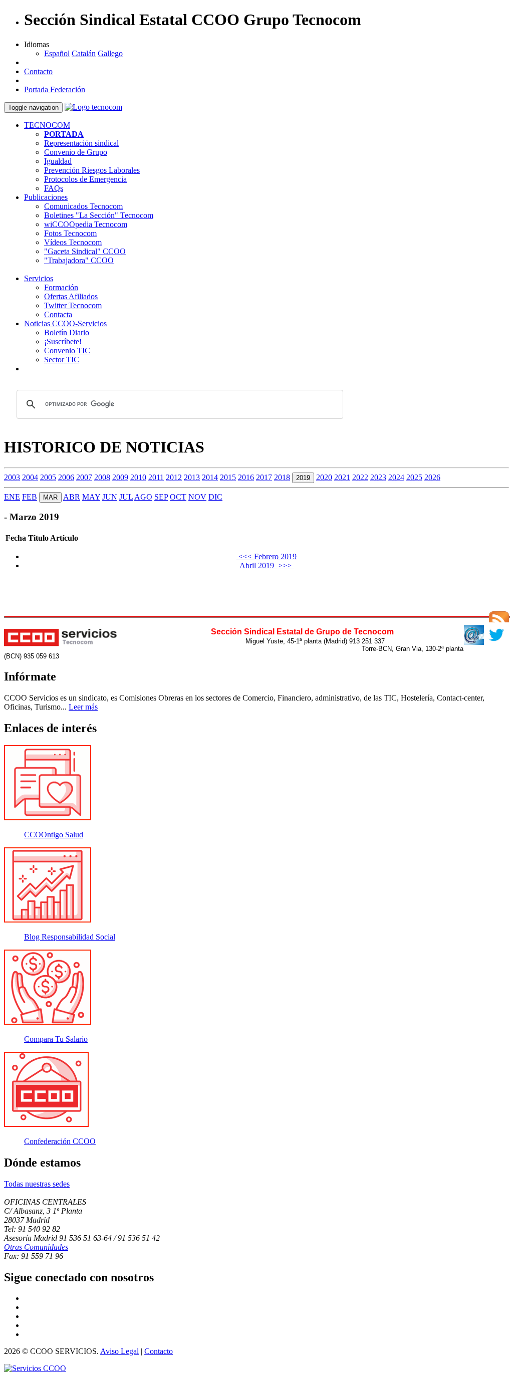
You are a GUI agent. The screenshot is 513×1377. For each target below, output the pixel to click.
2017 (264, 477)
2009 (120, 477)
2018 (282, 477)
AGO (143, 497)
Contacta (58, 314)
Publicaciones (46, 197)
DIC (215, 497)
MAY (91, 497)
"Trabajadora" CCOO (79, 260)
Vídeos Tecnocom (73, 242)
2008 (102, 477)
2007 (84, 477)
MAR (50, 497)
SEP (161, 497)
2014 (210, 477)
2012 (174, 477)
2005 (48, 477)
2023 (378, 477)
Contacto (38, 71)
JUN (109, 497)
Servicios (38, 278)
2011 (156, 477)
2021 (342, 477)
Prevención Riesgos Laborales (92, 170)
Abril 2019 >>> (266, 565)
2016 (246, 477)
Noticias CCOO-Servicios (65, 323)
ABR (71, 497)
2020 (324, 477)
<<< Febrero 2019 (266, 556)
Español (57, 53)
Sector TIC (61, 359)
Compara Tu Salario (56, 1039)
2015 (228, 477)
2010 (138, 477)
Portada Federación (54, 89)
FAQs (53, 188)
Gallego (110, 53)
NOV (197, 497)
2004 (30, 477)
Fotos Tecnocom (70, 233)
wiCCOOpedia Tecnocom (85, 224)
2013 (192, 477)
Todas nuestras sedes (37, 1184)
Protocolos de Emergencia (85, 179)
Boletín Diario (66, 332)
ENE (12, 497)
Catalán (84, 53)
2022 (360, 477)
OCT (178, 497)
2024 (396, 477)
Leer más (83, 707)
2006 (66, 477)
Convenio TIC (67, 350)
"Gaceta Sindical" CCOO (85, 251)
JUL (126, 497)
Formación (61, 287)
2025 (414, 477)
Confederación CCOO (60, 1141)
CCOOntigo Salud (53, 834)
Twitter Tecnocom (73, 305)
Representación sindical (81, 143)
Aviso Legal (119, 1351)
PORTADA (64, 134)
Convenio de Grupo (75, 152)
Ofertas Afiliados (71, 296)
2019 (303, 478)
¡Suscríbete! (63, 341)
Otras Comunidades (36, 1247)
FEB (29, 497)
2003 (12, 477)
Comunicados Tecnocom (83, 206)
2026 (432, 477)
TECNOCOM (47, 125)
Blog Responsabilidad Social (69, 937)
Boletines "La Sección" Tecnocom (98, 215)
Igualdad (58, 161)
